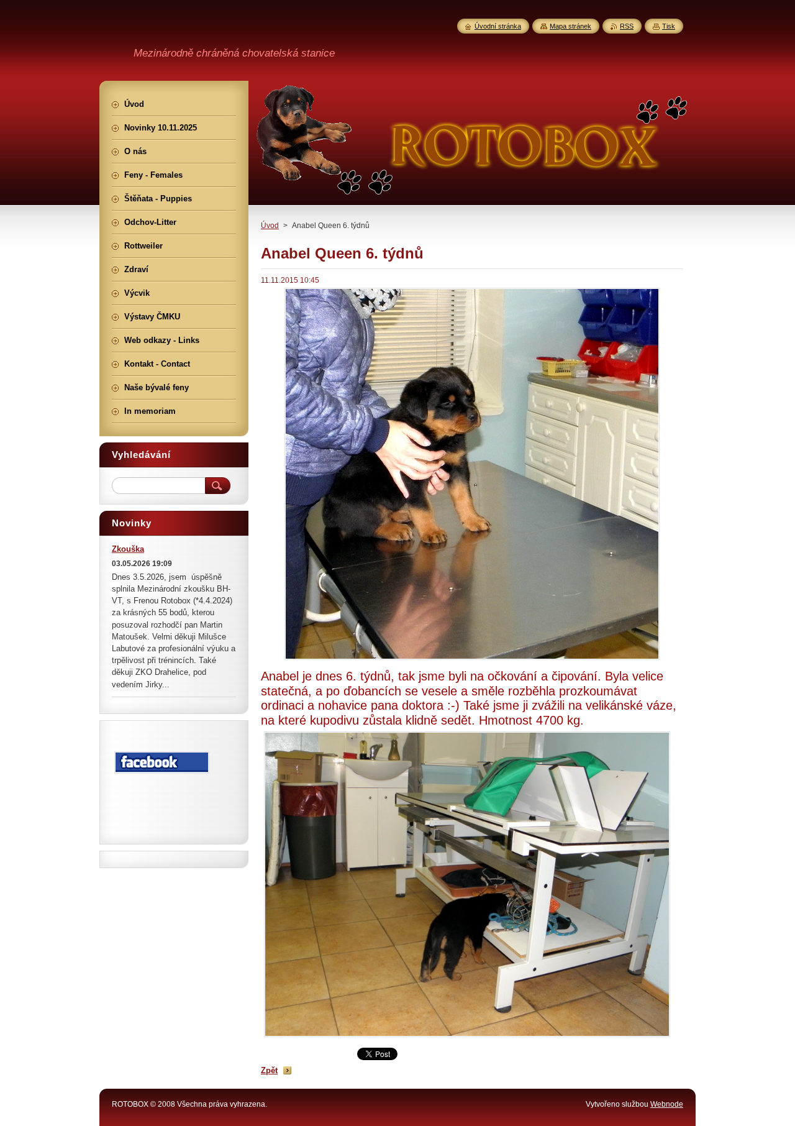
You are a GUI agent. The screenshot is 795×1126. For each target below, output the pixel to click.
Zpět (269, 1070)
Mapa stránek (570, 26)
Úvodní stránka (498, 26)
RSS (627, 26)
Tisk (668, 26)
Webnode (666, 1104)
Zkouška (128, 549)
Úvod (270, 225)
